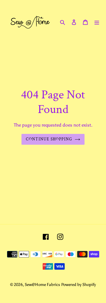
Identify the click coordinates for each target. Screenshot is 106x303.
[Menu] (96, 22)
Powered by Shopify (78, 284)
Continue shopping (49, 139)
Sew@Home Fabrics (42, 284)
